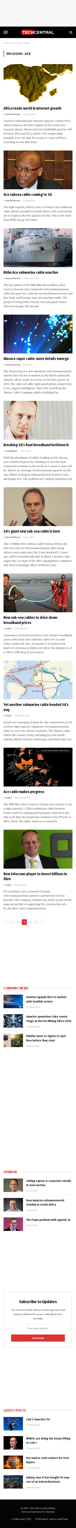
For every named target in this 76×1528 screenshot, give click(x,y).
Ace (20, 43)
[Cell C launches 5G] (13, 1423)
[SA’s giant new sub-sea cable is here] (38, 506)
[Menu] (6, 32)
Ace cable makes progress (24, 791)
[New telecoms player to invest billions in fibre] (38, 849)
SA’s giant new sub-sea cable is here (32, 531)
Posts (14, 43)
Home (6, 43)
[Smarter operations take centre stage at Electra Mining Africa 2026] (13, 1021)
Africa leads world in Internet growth (32, 108)
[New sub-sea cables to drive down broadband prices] (38, 592)
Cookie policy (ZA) (21, 1519)
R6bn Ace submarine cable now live (31, 272)
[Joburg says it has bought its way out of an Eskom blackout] (13, 1482)
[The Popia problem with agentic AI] (13, 1224)
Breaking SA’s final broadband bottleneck (36, 445)
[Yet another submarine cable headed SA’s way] (38, 680)
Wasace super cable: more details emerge (36, 358)
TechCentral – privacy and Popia (51, 1519)
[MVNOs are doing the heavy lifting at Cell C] (13, 1443)
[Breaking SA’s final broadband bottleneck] (38, 420)
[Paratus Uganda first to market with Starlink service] (13, 1001)
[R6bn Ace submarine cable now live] (38, 247)
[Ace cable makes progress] (38, 767)
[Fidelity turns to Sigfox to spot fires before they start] (13, 1040)
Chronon (50, 1511)
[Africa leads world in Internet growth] (38, 83)
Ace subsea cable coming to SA (28, 194)
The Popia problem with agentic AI (48, 1220)
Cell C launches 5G (38, 1419)
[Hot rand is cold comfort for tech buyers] (13, 1462)
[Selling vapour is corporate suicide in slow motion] (13, 1185)
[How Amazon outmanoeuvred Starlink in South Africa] (13, 1204)
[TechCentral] (38, 32)
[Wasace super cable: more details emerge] (38, 334)
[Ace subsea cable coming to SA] (38, 169)
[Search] (70, 32)
